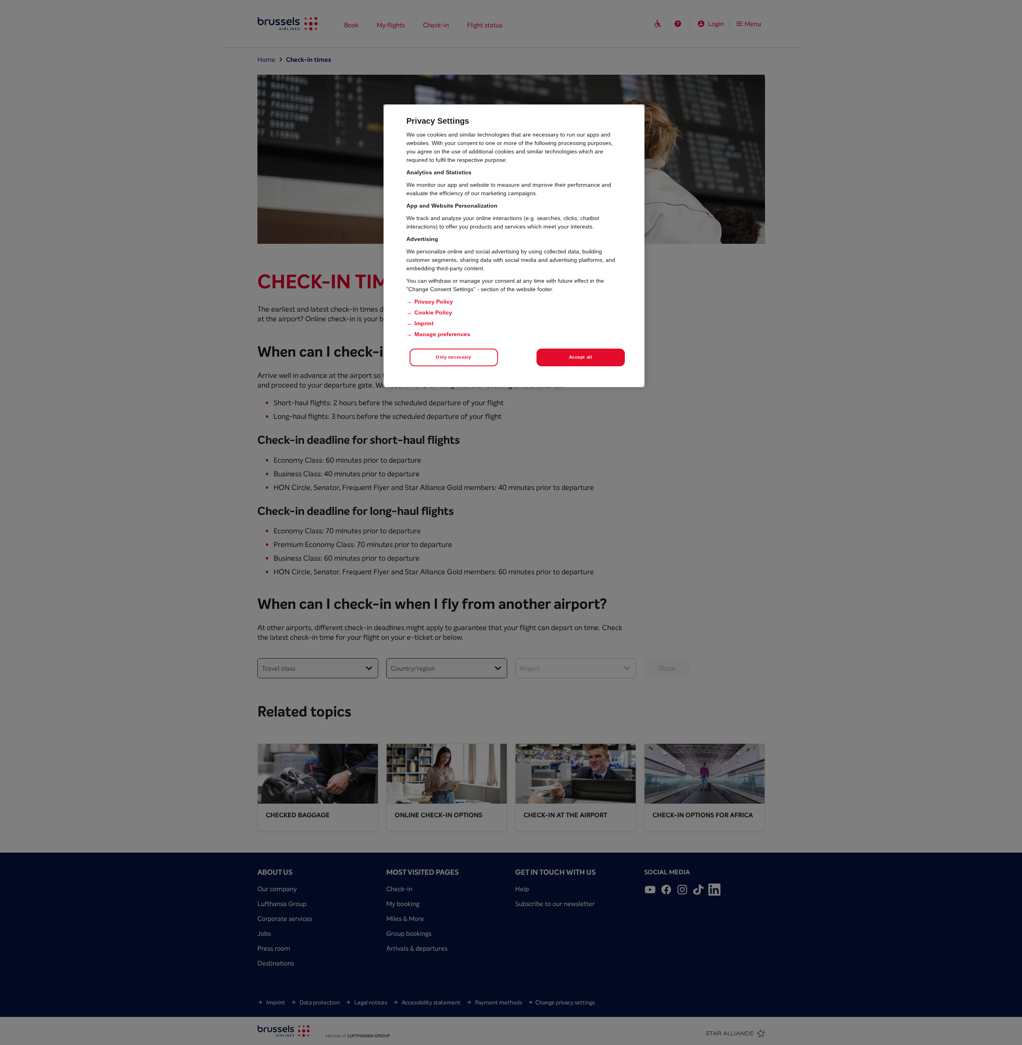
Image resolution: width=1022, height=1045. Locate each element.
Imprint (424, 323)
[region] (514, 245)
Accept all (580, 357)
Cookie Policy (433, 312)
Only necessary (453, 357)
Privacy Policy (433, 301)
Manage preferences (442, 334)
